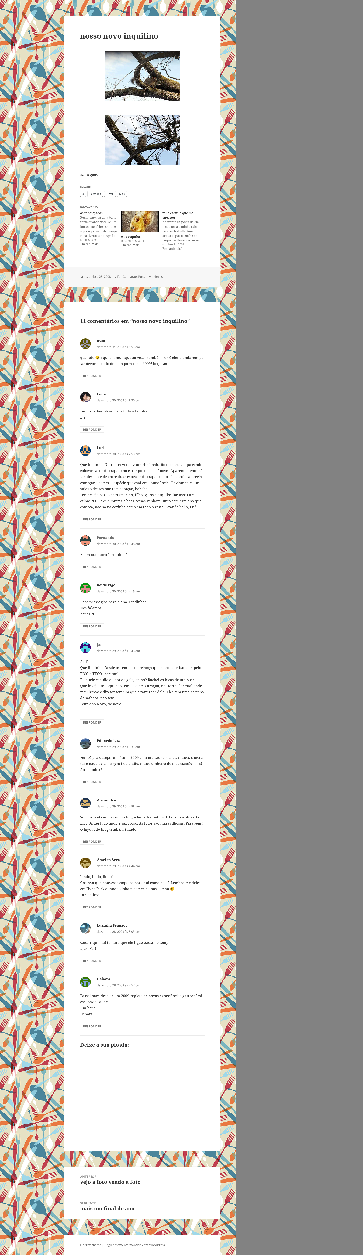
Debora (103, 978)
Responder (92, 376)
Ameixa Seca (108, 859)
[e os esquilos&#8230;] (140, 221)
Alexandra (106, 800)
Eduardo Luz (108, 740)
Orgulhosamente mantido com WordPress (134, 1245)
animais (157, 277)
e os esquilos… (132, 237)
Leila (101, 394)
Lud (100, 447)
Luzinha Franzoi (112, 925)
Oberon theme (90, 1245)
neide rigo (106, 585)
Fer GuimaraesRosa (131, 277)
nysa (101, 340)
